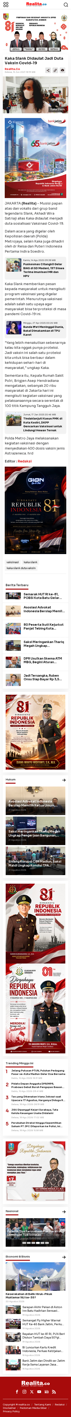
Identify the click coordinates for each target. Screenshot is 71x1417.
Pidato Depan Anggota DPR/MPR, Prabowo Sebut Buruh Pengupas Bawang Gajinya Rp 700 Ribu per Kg (37, 1085)
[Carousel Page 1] (24, 1243)
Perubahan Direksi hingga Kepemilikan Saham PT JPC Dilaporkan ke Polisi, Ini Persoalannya (36, 1124)
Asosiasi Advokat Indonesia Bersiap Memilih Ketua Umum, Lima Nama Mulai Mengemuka (44, 612)
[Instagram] (24, 1391)
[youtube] (39, 1391)
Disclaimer (9, 1408)
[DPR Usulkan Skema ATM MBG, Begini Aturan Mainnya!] (13, 662)
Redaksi (25, 461)
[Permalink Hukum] (64, 780)
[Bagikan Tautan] (48, 70)
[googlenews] (46, 1391)
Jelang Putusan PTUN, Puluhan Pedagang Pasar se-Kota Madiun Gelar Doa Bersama (38, 1072)
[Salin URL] (55, 70)
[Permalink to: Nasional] (64, 1212)
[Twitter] (31, 1391)
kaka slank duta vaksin (21, 568)
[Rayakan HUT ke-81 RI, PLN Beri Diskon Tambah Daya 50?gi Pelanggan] (13, 1336)
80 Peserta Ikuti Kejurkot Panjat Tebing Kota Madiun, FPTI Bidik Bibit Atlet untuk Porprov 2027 (44, 630)
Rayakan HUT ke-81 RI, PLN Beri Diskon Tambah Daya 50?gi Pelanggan (43, 1335)
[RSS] (53, 1391)
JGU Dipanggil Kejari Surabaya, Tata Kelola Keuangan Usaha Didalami (34, 1111)
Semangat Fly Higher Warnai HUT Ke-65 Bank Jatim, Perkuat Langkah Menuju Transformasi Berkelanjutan (43, 1322)
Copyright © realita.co (16, 1404)
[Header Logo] (36, 4)
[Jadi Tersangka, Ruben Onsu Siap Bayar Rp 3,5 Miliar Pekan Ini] (13, 679)
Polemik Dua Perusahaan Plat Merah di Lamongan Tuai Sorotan (34, 1233)
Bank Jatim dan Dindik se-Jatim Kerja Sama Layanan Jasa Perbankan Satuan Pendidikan (43, 1362)
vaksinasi (13, 562)
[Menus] (6, 4)
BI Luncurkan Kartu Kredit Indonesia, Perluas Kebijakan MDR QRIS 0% (41, 1349)
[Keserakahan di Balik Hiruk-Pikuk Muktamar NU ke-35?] (35, 1276)
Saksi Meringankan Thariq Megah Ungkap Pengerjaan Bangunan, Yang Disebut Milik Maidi (44, 647)
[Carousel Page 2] (29, 1243)
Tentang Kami (42, 1404)
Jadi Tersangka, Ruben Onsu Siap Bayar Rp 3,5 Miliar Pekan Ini (41, 679)
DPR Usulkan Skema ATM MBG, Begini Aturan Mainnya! (43, 662)
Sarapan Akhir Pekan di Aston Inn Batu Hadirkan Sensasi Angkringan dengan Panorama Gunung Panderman (42, 1309)
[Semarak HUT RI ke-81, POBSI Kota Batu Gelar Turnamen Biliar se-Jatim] (13, 595)
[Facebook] (17, 1391)
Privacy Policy (11, 1411)
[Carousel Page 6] (47, 1243)
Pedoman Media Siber (33, 1408)
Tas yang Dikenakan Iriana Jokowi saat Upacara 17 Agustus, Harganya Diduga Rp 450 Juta (38, 1098)
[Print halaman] (62, 70)
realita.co (12, 69)
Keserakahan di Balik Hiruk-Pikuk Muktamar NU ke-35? (29, 1295)
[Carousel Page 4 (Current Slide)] (38, 1243)
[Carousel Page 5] (42, 1243)
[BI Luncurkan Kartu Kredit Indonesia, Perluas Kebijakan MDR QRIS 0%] (13, 1349)
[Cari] (66, 4)
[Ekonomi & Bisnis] (64, 1257)
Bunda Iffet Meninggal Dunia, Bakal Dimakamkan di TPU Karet (43, 331)
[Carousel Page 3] (33, 1243)
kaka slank (30, 562)
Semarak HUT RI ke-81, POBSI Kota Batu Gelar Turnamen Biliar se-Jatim (43, 597)
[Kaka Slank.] (35, 94)
